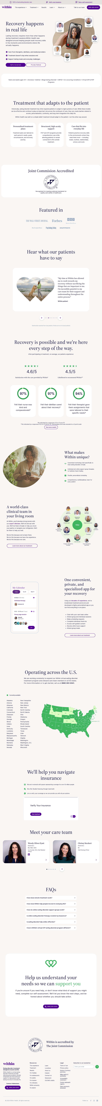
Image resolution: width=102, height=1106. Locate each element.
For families (33, 1073)
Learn (46, 1065)
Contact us (48, 1075)
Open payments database (64, 1087)
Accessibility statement (63, 1079)
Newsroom (48, 1078)
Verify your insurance (55, 2)
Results (44, 7)
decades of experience (79, 600)
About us (47, 1070)
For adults (33, 1078)
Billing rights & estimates (64, 1075)
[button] (62, 869)
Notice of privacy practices (65, 1071)
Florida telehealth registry (65, 1083)
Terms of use (64, 1065)
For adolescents (34, 1075)
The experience (34, 1065)
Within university (34, 1085)
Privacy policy (64, 1068)
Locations (48, 1068)
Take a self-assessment (85, 2)
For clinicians (33, 1083)
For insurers (33, 1080)
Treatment (33, 1068)
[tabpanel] (51, 289)
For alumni (33, 1088)
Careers (47, 1073)
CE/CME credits (49, 1080)
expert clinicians (14, 523)
